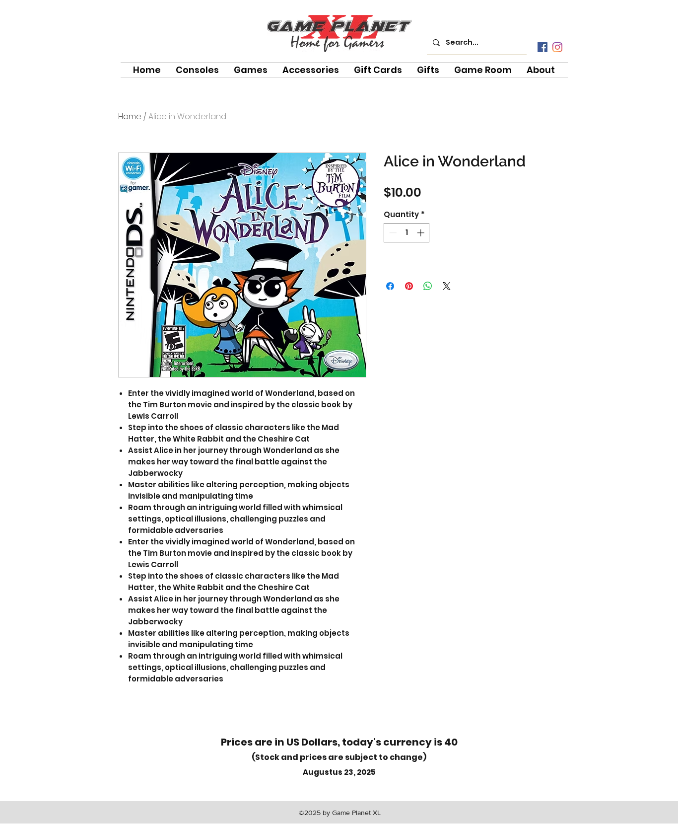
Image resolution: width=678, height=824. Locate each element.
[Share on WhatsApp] (428, 286)
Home (129, 116)
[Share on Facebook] (390, 286)
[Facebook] (542, 47)
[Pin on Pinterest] (409, 286)
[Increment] (421, 233)
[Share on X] (447, 286)
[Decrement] (392, 233)
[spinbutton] (407, 233)
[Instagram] (557, 47)
